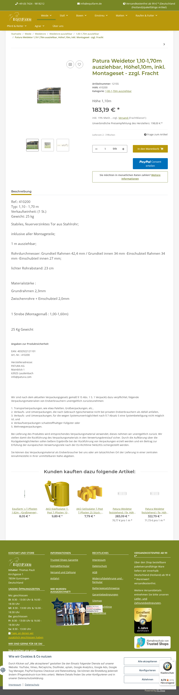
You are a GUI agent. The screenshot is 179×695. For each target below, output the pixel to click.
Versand (124, 117)
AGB (94, 572)
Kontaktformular (60, 566)
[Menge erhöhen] (123, 148)
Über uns (58, 26)
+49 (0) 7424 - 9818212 (31, 3)
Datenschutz (99, 566)
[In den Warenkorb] (14, 56)
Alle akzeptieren (147, 661)
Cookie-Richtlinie (102, 606)
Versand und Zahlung (63, 572)
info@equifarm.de (91, 3)
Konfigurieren (147, 670)
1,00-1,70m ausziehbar (118, 91)
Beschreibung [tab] (21, 191)
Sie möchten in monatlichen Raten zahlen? (130, 176)
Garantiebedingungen (105, 594)
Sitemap (97, 600)
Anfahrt (54, 578)
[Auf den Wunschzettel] (79, 64)
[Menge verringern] (96, 148)
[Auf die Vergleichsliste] (70, 64)
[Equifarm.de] (20, 16)
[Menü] (173, 662)
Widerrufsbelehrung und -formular (107, 580)
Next (162, 503)
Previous (17, 503)
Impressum (99, 560)
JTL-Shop (161, 690)
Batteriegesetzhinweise (106, 588)
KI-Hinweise (99, 613)
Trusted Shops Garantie (64, 560)
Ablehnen (147, 679)
